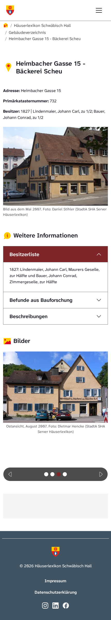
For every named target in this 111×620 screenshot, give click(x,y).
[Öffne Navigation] (99, 10)
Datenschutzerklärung (56, 592)
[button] (10, 474)
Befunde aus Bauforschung (41, 300)
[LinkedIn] (55, 605)
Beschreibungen (28, 316)
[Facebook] (66, 605)
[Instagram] (45, 605)
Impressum (55, 581)
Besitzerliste (24, 254)
